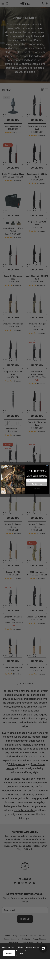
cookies (18, 947)
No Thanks (36, 488)
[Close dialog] (47, 466)
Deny (21, 953)
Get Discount (37, 484)
